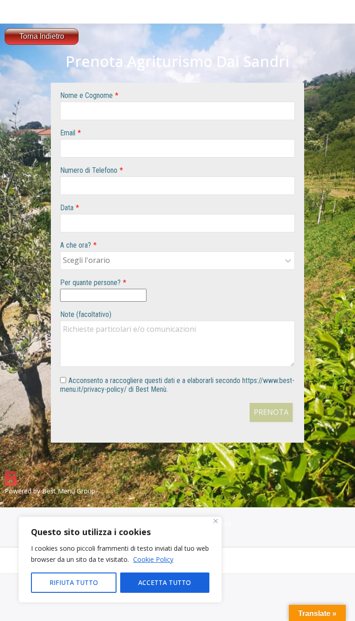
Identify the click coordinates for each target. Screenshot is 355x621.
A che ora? (75, 245)
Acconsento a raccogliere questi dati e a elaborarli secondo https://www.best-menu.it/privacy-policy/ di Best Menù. (177, 385)
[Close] (216, 521)
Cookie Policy (153, 559)
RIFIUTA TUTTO (73, 582)
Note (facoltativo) (85, 314)
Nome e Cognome (86, 95)
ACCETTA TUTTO (164, 582)
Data (66, 207)
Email (67, 132)
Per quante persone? (90, 282)
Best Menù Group (68, 491)
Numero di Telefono (88, 170)
